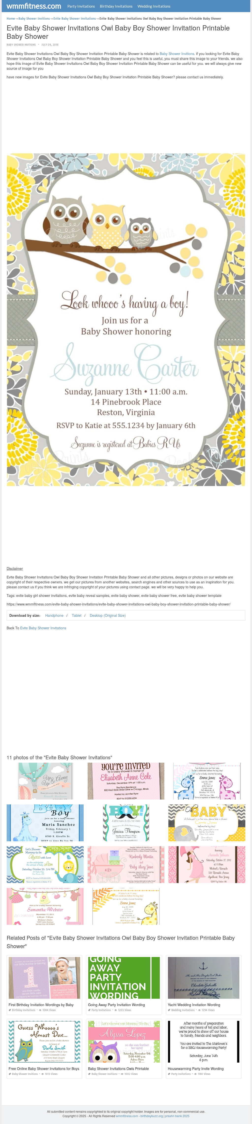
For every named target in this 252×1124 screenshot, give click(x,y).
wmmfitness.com (34, 5)
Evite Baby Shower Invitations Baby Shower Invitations (45, 837)
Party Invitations (81, 6)
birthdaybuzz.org (152, 1116)
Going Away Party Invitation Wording (116, 1004)
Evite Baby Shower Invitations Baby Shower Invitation (45, 795)
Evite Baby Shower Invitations (43, 627)
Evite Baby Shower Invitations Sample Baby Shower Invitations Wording (137, 878)
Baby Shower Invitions (21, 44)
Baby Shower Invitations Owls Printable (118, 1068)
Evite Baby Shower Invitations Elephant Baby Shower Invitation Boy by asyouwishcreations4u (70, 878)
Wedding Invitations (154, 6)
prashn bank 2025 (177, 1116)
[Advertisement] (126, 117)
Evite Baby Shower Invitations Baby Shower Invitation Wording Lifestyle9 (137, 795)
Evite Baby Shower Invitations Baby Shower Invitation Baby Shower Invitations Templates (148, 920)
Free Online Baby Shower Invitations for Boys (44, 1068)
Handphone (54, 615)
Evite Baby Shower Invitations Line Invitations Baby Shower (209, 795)
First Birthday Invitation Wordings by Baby (41, 1004)
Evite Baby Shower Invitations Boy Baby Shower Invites (126, 837)
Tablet (76, 615)
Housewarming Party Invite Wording (196, 1068)
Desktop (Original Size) (108, 615)
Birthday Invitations (116, 6)
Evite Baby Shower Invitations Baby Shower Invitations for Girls (50, 920)
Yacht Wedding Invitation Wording (194, 1004)
